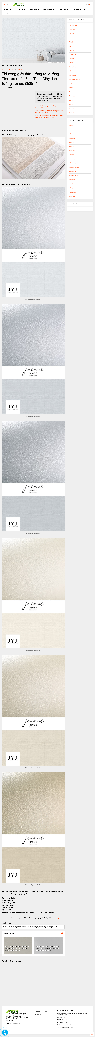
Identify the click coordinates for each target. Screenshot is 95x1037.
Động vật (71, 112)
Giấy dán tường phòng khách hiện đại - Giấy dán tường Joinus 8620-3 (49, 112)
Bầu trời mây (73, 25)
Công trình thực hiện (79, 9)
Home (3, 70)
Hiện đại (71, 58)
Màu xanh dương (74, 167)
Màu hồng (72, 134)
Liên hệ (6, 13)
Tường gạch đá (73, 96)
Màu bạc (71, 126)
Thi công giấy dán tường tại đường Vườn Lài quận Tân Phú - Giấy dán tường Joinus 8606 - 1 (47, 948)
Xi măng (71, 108)
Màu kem (72, 138)
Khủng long (72, 67)
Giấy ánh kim (73, 54)
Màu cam (72, 130)
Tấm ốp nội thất (34, 9)
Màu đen (71, 184)
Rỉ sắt (71, 83)
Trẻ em (71, 92)
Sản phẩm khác (63, 9)
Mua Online (39, 1011)
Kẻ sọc (71, 71)
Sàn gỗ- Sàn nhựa (48, 9)
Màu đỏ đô (72, 192)
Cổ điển (71, 42)
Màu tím (71, 155)
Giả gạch (71, 50)
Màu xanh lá (72, 171)
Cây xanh (72, 38)
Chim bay (72, 29)
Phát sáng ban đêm (75, 79)
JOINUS (19, 70)
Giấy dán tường (20, 9)
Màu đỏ (71, 188)
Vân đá (71, 104)
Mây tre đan (72, 75)
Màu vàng (72, 159)
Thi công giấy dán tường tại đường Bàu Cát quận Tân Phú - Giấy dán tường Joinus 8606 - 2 (17, 948)
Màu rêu (71, 146)
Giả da (71, 46)
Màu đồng (72, 196)
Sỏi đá (71, 87)
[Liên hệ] (5, 1034)
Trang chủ (8, 9)
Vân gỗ (71, 100)
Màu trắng (72, 150)
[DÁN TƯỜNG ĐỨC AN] (18, 5)
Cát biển (71, 33)
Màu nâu (71, 142)
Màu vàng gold (73, 163)
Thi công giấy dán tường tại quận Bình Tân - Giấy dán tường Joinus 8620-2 (49, 116)
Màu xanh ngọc (73, 175)
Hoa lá (71, 63)
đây (57, 918)
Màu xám (11, 70)
